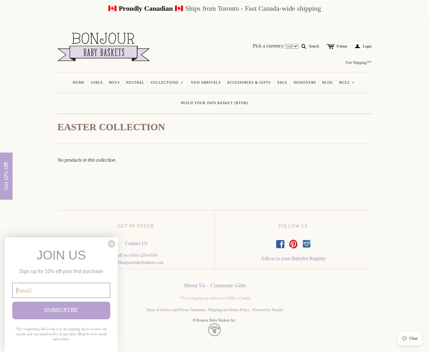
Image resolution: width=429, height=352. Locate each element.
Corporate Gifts (228, 285)
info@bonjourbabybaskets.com (136, 262)
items (342, 46)
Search (314, 46)
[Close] (111, 244)
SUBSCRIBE (61, 310)
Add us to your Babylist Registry (293, 258)
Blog (327, 82)
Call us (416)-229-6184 (136, 255)
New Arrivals (205, 82)
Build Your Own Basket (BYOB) (214, 103)
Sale (282, 82)
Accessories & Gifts (249, 82)
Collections (167, 82)
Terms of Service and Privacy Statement (175, 310)
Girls (97, 82)
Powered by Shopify (268, 310)
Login (363, 46)
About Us (194, 285)
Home (78, 82)
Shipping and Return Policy (228, 310)
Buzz (347, 82)
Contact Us (136, 243)
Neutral (135, 82)
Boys (114, 82)
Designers (305, 82)
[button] (6, 176)
